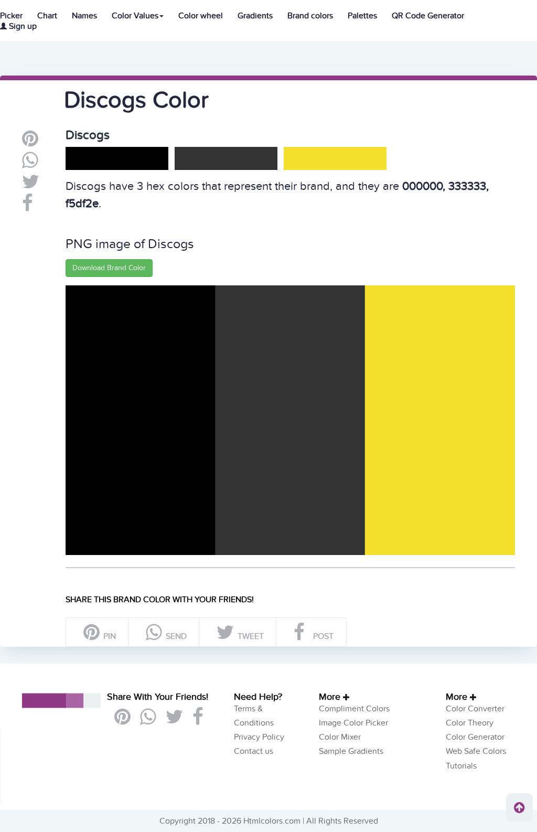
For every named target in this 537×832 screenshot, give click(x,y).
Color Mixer (340, 737)
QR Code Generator (428, 15)
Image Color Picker (353, 723)
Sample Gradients (351, 751)
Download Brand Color (109, 267)
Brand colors (310, 15)
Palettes (362, 15)
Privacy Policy (259, 737)
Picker (11, 15)
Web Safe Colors (476, 751)
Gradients (255, 15)
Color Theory (469, 723)
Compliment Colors (354, 708)
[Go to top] (519, 807)
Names (84, 15)
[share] (30, 164)
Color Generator (475, 737)
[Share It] (27, 207)
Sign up (22, 26)
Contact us (253, 751)
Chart (47, 15)
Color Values (135, 15)
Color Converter (475, 708)
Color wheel (200, 15)
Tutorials (461, 766)
